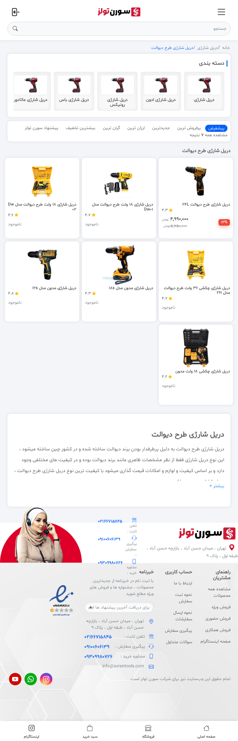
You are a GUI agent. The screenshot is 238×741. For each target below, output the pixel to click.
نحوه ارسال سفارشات (182, 616)
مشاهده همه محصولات (219, 592)
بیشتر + (216, 486)
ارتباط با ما (183, 583)
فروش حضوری (218, 619)
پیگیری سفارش (178, 631)
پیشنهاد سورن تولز (41, 128)
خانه (226, 48)
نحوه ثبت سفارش (183, 598)
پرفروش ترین (189, 128)
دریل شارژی (207, 48)
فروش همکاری (218, 630)
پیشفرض (216, 128)
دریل (219, 449)
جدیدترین (161, 128)
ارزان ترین (136, 128)
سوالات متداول (179, 642)
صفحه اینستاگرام (216, 641)
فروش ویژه (221, 607)
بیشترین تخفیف (80, 128)
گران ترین (111, 128)
